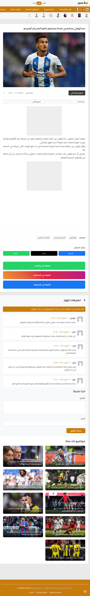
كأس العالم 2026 (65, 9)
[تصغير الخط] (74, 101)
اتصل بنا (31, 592)
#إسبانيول (73, 237)
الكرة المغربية (49, 9)
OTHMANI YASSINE (23, 588)
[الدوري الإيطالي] (78, 9)
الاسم (83, 418)
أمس (44, 3)
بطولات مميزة (15, 9)
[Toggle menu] (4, 3)
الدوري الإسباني (77, 92)
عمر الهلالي (62, 139)
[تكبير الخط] (69, 101)
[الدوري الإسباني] (82, 9)
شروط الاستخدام (41, 592)
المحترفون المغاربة (32, 9)
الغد (34, 3)
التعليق (82, 398)
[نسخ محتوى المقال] (5, 101)
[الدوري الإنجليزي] (87, 9)
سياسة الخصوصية (55, 592)
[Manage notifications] (85, 591)
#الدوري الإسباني (59, 237)
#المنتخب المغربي (43, 237)
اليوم (39, 3)
